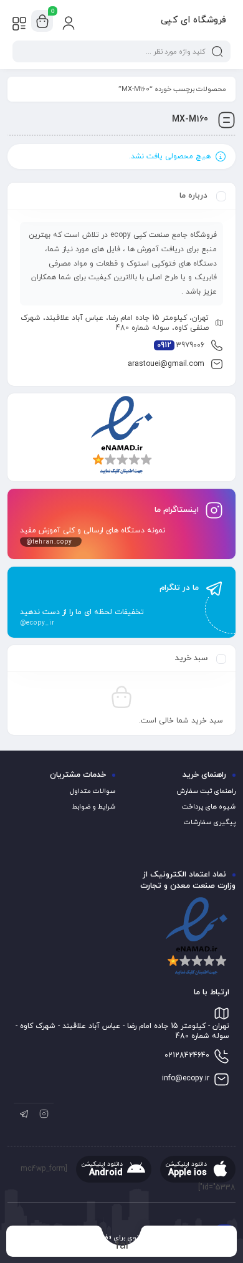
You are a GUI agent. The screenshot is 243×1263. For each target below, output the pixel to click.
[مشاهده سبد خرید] (42, 21)
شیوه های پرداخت (209, 807)
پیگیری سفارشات (210, 822)
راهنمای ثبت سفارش (206, 791)
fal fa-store (122, 1245)
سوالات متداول (92, 791)
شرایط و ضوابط (93, 807)
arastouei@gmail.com (166, 364)
